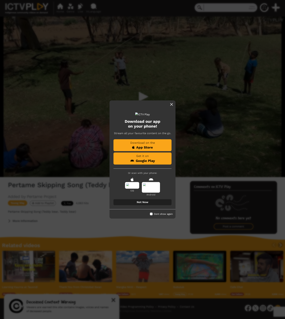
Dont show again (163, 214)
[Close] (171, 104)
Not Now (142, 202)
